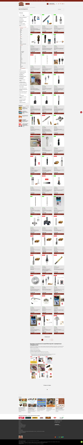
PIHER (20, 49)
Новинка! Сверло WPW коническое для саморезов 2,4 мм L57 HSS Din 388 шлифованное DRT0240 (46, 69)
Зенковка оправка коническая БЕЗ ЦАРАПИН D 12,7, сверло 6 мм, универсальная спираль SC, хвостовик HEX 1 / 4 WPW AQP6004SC (46, 270)
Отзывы (37, 0)
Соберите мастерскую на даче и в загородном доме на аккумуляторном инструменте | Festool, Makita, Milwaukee (32, 408)
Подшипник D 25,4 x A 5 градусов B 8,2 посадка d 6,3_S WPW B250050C (35, 310)
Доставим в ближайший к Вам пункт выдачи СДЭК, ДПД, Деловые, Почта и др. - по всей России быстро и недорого (31, 431)
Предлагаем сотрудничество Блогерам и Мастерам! (49, 407)
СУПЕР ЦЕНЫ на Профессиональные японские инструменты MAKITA (25, 112)
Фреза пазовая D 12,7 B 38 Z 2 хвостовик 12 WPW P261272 (47, 250)
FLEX (20, 37)
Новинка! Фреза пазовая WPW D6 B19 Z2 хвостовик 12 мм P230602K (59, 29)
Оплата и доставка (28, 0)
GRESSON (21, 38)
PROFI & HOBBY (21, 52)
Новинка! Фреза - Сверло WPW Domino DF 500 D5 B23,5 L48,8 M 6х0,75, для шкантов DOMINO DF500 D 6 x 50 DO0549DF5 (47, 49)
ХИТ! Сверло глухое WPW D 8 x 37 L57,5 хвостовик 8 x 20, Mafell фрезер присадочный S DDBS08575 (35, 171)
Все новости (27, 105)
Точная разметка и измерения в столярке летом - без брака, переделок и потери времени (60, 408)
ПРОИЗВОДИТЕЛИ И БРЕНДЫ (25, 7)
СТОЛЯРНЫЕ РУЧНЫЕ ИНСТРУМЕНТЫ (21, 74)
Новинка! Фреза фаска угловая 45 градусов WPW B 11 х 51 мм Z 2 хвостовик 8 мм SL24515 (59, 130)
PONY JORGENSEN (22, 51)
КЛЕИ (20, 94)
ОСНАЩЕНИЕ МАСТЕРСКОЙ (22, 72)
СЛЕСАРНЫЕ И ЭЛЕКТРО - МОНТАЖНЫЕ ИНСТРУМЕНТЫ (22, 82)
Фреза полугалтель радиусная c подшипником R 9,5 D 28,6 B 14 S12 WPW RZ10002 (59, 330)
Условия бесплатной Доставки (22, 432)
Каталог (22, 0)
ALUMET (21, 29)
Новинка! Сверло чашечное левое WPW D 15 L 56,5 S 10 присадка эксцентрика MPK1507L (59, 190)
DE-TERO (21, 34)
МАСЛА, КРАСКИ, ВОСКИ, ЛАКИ (23, 91)
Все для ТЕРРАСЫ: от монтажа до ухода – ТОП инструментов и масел (41, 407)
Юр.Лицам (42, 0)
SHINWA (21, 53)
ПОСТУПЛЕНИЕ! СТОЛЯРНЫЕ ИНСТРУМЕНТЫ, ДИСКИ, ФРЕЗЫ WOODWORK (25, 120)
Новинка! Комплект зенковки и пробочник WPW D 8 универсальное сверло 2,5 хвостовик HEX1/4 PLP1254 (34, 89)
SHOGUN (21, 54)
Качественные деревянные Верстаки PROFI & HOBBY (22, 407)
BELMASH (21, 30)
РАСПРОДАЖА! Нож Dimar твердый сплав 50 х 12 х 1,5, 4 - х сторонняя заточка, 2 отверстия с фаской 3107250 (47, 190)
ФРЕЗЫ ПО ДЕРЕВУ (21, 86)
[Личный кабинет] (56, 3)
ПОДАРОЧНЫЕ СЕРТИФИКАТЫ (23, 17)
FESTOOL (21, 36)
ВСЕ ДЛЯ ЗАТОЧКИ (21, 95)
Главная (20, 0)
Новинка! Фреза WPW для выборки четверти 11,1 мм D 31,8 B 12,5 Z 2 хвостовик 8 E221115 (34, 231)
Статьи (39, 0)
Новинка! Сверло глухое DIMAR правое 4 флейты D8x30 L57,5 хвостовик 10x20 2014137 (59, 49)
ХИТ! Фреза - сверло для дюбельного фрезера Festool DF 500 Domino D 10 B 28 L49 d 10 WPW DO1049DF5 (35, 330)
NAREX (20, 47)
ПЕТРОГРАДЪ (21, 28)
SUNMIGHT (21, 58)
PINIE (20, 50)
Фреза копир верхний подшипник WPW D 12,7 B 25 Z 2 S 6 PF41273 (59, 170)
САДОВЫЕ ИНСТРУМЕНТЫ (22, 102)
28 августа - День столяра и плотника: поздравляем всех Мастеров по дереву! (25, 108)
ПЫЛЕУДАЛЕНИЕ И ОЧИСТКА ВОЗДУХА (22, 97)
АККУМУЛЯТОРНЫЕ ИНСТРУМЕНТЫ (21, 78)
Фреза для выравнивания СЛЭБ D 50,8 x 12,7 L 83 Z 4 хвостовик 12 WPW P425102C (47, 230)
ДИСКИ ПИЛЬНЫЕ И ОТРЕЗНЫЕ (23, 85)
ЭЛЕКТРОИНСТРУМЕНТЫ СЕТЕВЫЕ (22, 80)
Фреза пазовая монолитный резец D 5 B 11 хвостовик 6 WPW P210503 (58, 230)
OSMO (20, 48)
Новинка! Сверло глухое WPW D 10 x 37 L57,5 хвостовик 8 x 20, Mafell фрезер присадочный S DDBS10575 (58, 151)
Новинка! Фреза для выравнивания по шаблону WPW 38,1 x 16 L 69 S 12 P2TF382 (35, 190)
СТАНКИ (20, 69)
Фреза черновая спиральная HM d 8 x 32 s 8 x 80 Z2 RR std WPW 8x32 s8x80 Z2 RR (59, 269)
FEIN (20, 35)
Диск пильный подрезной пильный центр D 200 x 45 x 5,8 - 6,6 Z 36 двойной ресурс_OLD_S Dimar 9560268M (35, 290)
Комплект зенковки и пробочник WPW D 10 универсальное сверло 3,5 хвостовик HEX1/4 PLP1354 (59, 69)
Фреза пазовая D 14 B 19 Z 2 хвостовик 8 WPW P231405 (59, 250)
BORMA (21, 32)
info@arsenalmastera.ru (52, 4)
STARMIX (21, 57)
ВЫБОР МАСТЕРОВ (21, 20)
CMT (20, 33)
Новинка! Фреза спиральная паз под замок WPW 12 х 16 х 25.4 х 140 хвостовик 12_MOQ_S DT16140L (35, 130)
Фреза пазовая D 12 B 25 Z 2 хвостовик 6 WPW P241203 (35, 269)
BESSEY (20, 31)
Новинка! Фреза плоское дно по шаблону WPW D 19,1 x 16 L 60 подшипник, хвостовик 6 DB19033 (59, 211)
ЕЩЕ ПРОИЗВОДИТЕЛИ (22, 68)
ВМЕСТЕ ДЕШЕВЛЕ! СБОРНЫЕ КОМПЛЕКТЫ (22, 22)
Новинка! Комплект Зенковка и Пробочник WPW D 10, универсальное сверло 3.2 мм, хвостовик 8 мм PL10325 (35, 29)
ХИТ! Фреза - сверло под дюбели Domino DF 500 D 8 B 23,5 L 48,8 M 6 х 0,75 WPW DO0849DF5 (59, 310)
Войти (44, 0)
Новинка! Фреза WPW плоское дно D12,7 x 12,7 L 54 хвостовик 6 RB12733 (47, 150)
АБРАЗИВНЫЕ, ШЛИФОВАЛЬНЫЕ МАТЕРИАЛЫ (23, 90)
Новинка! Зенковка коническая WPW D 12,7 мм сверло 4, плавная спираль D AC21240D (46, 89)
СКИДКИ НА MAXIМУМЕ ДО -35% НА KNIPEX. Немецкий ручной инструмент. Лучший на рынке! (25, 124)
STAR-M (21, 56)
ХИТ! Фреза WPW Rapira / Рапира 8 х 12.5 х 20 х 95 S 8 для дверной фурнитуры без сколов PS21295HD (35, 151)
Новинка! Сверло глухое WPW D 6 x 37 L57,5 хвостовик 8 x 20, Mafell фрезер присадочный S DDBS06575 (46, 171)
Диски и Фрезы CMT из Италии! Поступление (25, 115)
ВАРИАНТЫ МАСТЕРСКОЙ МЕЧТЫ (22, 25)
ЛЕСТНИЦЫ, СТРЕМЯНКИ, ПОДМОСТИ (22, 100)
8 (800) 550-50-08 (51, 3)
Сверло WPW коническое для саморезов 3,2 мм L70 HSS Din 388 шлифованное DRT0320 (35, 69)
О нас (34, 0)
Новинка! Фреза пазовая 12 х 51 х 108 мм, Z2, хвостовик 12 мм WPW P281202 (47, 29)
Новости (25, 0)
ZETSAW (21, 67)
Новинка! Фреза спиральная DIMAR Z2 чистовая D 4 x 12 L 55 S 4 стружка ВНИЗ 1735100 (47, 211)
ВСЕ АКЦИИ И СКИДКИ (22, 23)
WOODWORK (21, 66)
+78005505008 (57, 424)
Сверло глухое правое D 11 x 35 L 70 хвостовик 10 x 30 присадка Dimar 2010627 (46, 330)
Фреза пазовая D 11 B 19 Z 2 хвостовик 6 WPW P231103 (35, 250)
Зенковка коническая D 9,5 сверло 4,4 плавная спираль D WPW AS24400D (46, 289)
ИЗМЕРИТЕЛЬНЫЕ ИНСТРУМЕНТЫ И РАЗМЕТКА (22, 76)
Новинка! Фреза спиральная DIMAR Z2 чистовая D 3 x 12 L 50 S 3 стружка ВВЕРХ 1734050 (35, 211)
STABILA (21, 55)
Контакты (32, 0)
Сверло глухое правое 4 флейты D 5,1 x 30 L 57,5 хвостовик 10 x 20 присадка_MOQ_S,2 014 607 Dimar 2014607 (59, 290)
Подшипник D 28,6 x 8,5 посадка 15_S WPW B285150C (46, 310)
